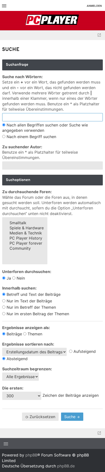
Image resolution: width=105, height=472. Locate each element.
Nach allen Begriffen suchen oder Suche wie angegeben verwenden (45, 128)
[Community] (24, 248)
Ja (8, 278)
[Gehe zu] (99, 35)
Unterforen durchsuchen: (26, 271)
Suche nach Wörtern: (22, 76)
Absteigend (16, 358)
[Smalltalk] (24, 222)
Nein (20, 278)
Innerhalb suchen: (19, 288)
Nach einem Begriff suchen (30, 136)
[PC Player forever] (52, 21)
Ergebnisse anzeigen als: (26, 327)
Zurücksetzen (42, 416)
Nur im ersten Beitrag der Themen (37, 313)
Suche (70, 416)
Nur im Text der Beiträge (28, 300)
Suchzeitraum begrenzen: (27, 368)
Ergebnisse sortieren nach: (28, 344)
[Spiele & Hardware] (24, 228)
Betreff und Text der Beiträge (33, 294)
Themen (34, 333)
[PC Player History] (24, 238)
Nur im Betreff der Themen (30, 307)
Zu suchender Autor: (22, 146)
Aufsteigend (84, 351)
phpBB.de (66, 466)
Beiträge (13, 333)
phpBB (31, 455)
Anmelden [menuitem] (94, 6)
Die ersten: (12, 388)
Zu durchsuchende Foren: (27, 191)
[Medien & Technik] (24, 233)
